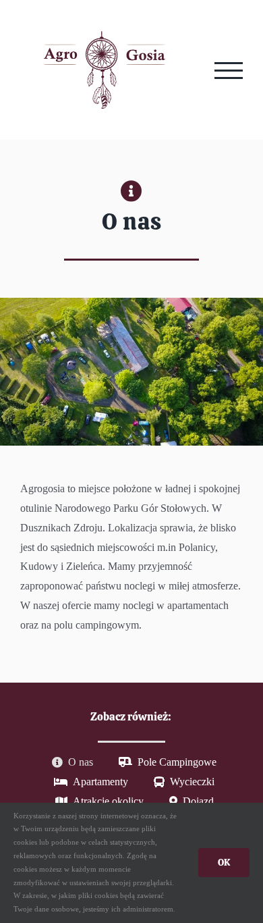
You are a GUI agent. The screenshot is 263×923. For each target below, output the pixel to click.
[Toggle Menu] (229, 70)
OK (224, 862)
